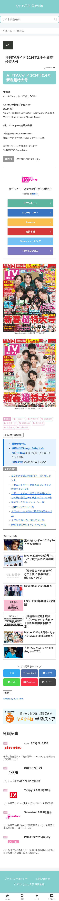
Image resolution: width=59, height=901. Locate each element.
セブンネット (30, 203)
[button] (56, 19)
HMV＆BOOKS (30, 251)
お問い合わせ (43, 878)
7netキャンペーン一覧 (22, 506)
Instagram (17, 461)
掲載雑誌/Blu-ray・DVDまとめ (28, 448)
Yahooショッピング (30, 241)
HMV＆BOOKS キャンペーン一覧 (28, 524)
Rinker (35, 194)
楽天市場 (30, 231)
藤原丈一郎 (11, 423)
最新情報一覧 (19, 443)
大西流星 (48, 419)
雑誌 (8, 419)
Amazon (30, 222)
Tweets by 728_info (13, 698)
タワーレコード (30, 212)
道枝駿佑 (39, 423)
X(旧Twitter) (18, 453)
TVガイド (21, 419)
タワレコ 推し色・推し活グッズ (27, 520)
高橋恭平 (24, 427)
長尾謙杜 (10, 427)
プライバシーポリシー (16, 878)
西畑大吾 (26, 423)
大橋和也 (34, 419)
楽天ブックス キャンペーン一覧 (27, 502)
